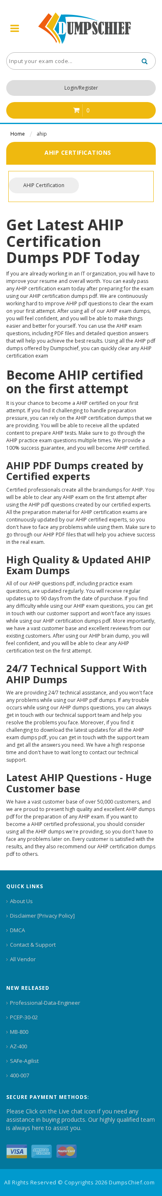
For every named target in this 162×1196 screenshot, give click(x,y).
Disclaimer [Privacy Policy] (42, 915)
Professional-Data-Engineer (45, 1002)
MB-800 (19, 1031)
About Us (21, 901)
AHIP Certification (43, 185)
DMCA (17, 930)
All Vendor (23, 959)
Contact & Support (33, 944)
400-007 (19, 1075)
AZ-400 (18, 1046)
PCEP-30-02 (24, 1017)
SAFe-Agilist (24, 1060)
